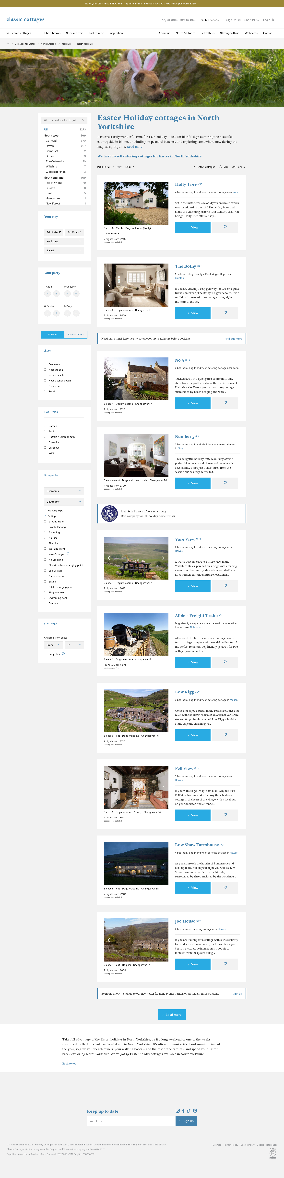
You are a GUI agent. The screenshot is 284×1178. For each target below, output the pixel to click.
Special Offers (76, 334)
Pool (51, 431)
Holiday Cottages (44, 1144)
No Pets (52, 537)
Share (241, 166)
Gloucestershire (66, 171)
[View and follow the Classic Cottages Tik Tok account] (188, 1111)
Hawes (179, 550)
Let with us (207, 33)
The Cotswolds (66, 161)
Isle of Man (160, 1144)
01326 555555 (210, 20)
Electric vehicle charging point (65, 565)
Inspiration (116, 33)
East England (135, 1144)
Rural (51, 391)
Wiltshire (66, 166)
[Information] (68, 553)
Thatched (53, 543)
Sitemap (217, 1144)
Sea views (54, 364)
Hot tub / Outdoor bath (61, 436)
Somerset (66, 151)
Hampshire (66, 198)
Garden (52, 426)
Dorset (66, 156)
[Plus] (56, 293)
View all (52, 334)
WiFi (51, 453)
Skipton (179, 278)
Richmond (195, 627)
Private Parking (57, 527)
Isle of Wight (66, 182)
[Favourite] (225, 227)
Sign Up (231, 20)
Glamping (54, 532)
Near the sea (55, 369)
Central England (102, 1144)
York (235, 192)
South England (65, 177)
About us (164, 33)
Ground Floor (56, 521)
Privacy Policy (231, 1144)
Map (226, 166)
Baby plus (54, 654)
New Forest (66, 203)
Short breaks (52, 33)
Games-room (56, 576)
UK (65, 129)
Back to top (69, 1063)
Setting (51, 516)
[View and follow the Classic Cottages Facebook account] (183, 1111)
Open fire (53, 442)
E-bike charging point (60, 587)
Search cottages (21, 33)
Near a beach (56, 375)
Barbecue (53, 447)
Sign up (237, 993)
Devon (66, 146)
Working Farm (56, 548)
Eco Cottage (55, 570)
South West (65, 135)
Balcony (53, 603)
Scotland (147, 1144)
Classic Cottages (18, 1144)
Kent (66, 193)
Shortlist (250, 20)
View (194, 227)
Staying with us (229, 33)
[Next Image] (163, 203)
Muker (233, 699)
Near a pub (54, 386)
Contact (268, 33)
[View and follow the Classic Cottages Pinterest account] (195, 1111)
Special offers (74, 33)
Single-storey (56, 592)
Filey (180, 448)
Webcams (251, 33)
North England (119, 1144)
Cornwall (66, 140)
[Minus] (47, 293)
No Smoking (55, 559)
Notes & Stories (185, 33)
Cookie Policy (247, 1144)
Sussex (66, 188)
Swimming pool (57, 597)
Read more (134, 147)
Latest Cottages (206, 166)
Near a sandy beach (59, 380)
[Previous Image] (109, 203)
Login (267, 20)
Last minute (96, 33)
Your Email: (97, 1121)
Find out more (233, 338)
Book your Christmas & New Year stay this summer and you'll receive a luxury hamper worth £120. (140, 3)
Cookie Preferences (267, 1144)
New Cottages (56, 554)
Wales (89, 1144)
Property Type (55, 510)
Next (127, 166)
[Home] (8, 43)
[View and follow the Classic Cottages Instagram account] (178, 1111)
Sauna (52, 581)
